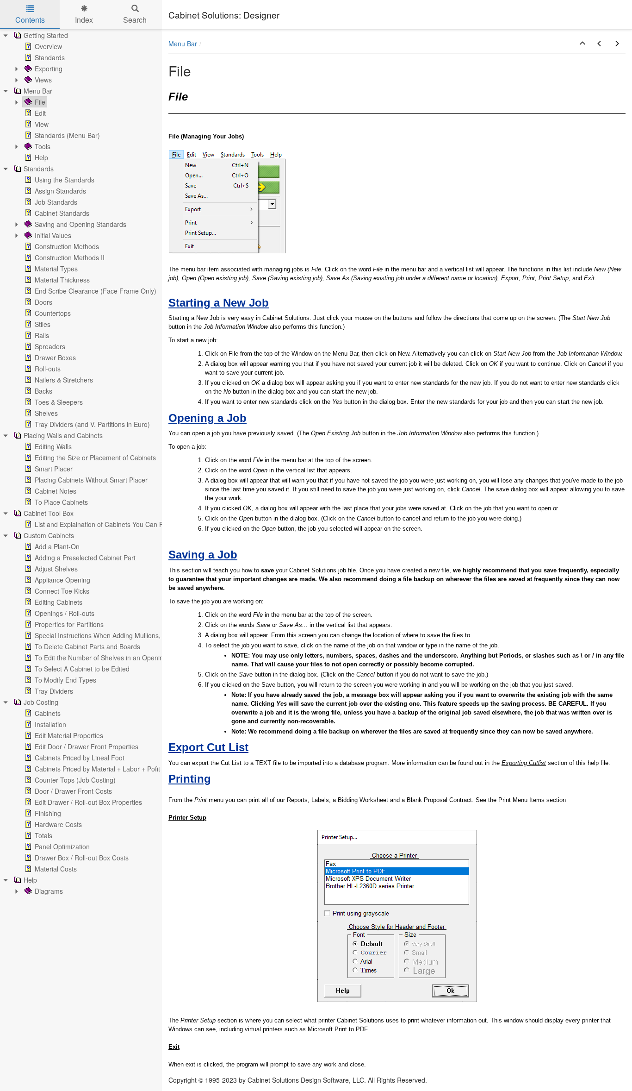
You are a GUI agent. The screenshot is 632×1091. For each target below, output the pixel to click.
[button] (582, 43)
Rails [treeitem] (42, 335)
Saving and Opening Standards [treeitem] (80, 224)
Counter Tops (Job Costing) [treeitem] (75, 779)
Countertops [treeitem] (53, 313)
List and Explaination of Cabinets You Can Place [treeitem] (105, 524)
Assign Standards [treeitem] (60, 190)
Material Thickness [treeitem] (62, 279)
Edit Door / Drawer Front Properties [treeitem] (86, 746)
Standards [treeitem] (50, 57)
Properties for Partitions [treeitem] (69, 624)
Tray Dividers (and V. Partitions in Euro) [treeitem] (92, 424)
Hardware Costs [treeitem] (58, 824)
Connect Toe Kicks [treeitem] (62, 591)
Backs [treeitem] (43, 390)
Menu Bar (182, 43)
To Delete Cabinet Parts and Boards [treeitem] (87, 646)
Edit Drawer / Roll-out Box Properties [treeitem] (88, 802)
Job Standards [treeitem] (56, 202)
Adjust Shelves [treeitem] (56, 568)
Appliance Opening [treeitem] (62, 579)
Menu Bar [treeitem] (38, 90)
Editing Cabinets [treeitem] (58, 602)
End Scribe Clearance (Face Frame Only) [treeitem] (95, 290)
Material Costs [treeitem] (56, 868)
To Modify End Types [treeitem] (65, 679)
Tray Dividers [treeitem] (54, 691)
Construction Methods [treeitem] (67, 246)
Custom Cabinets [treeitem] (49, 535)
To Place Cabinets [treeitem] (61, 502)
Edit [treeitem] (40, 113)
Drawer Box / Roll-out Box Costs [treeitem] (82, 857)
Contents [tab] (30, 19)
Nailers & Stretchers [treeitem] (64, 379)
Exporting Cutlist (524, 762)
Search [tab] (135, 19)
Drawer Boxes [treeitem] (55, 357)
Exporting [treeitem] (48, 68)
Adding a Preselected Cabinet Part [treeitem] (85, 557)
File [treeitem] (40, 102)
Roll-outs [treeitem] (48, 368)
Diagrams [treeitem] (49, 891)
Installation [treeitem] (50, 724)
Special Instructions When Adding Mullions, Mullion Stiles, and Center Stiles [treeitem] (145, 635)
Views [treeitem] (43, 79)
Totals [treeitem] (43, 835)
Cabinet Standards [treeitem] (62, 213)
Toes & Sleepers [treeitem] (59, 402)
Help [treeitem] (41, 157)
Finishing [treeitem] (48, 813)
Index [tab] (84, 19)
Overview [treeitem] (48, 46)
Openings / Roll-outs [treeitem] (64, 613)
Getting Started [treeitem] (46, 35)
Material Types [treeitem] (56, 268)
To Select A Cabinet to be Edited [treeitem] (82, 668)
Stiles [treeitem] (42, 324)
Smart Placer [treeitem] (54, 468)
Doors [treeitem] (43, 302)
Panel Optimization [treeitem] (62, 846)
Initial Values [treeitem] (53, 235)
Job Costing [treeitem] (41, 702)
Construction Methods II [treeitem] (70, 257)
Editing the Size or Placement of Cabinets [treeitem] (95, 457)
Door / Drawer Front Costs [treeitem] (73, 791)
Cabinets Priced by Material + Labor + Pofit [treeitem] (97, 768)
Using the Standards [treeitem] (64, 179)
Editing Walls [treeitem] (53, 446)
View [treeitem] (42, 124)
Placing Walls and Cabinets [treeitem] (63, 435)
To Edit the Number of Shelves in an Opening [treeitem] (101, 657)
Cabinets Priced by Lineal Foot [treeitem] (79, 757)
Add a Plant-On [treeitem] (57, 546)
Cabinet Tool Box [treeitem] (49, 513)
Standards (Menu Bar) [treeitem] (67, 135)
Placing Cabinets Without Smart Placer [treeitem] (91, 479)
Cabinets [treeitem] (48, 713)
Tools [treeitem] (42, 146)
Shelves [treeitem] (46, 413)
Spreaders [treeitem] (50, 346)
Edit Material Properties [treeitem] (69, 735)
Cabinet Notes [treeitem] (55, 490)
